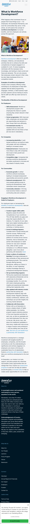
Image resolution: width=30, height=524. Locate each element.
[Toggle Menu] (26, 5)
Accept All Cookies (15, 521)
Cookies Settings (15, 516)
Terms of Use (5, 499)
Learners (3, 454)
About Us (3, 448)
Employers (4, 484)
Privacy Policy (5, 502)
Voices (3, 459)
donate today (18, 369)
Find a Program (5, 456)
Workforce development (8, 59)
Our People (4, 451)
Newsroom (4, 462)
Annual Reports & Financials (9, 479)
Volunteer (4, 476)
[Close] (28, 505)
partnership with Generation (14, 352)
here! (24, 252)
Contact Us (4, 490)
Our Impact (4, 482)
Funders (3, 487)
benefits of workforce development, (12, 205)
